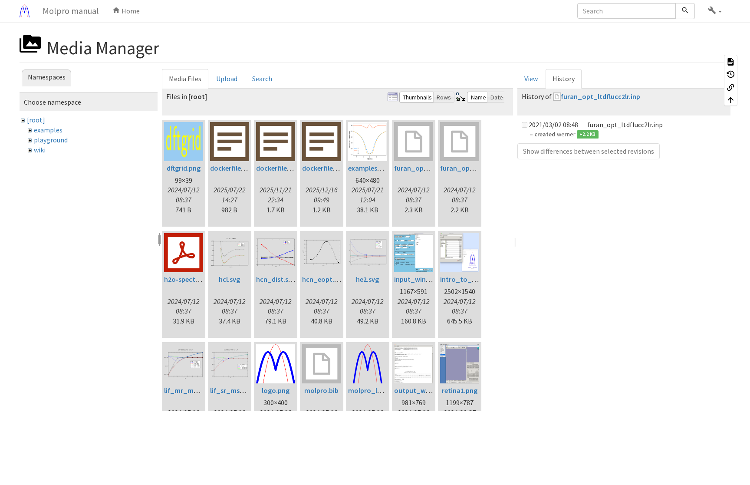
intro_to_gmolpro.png (476, 279)
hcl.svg (229, 279)
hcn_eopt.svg (323, 279)
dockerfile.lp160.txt (286, 168)
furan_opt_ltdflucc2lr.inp (600, 96)
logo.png (275, 390)
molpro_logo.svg (375, 390)
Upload (226, 78)
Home (130, 11)
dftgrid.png (184, 168)
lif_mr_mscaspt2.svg (197, 390)
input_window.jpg (422, 279)
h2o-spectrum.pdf (192, 279)
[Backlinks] (730, 87)
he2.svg (367, 279)
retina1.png (459, 390)
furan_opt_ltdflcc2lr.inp (432, 168)
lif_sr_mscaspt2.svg (241, 390)
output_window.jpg (425, 390)
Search (262, 78)
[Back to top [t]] (730, 100)
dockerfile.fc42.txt (238, 168)
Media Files (185, 78)
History (564, 78)
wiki (40, 149)
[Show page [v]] (730, 61)
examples (48, 129)
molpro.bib (321, 390)
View (531, 78)
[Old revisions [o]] (730, 74)
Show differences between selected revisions (588, 151)
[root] (36, 119)
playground (51, 139)
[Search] (685, 11)
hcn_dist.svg (276, 279)
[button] (714, 11)
